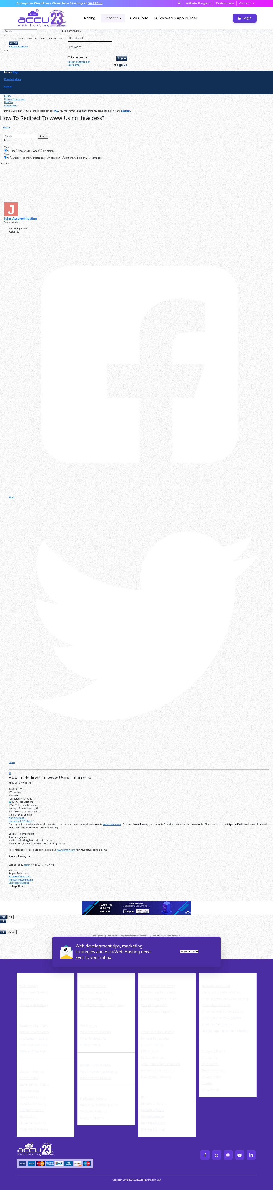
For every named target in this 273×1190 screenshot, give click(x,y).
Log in (122, 58)
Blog (144, 1097)
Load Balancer (90, 1045)
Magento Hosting (31, 1072)
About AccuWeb (216, 1041)
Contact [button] (245, 3)
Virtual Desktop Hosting (158, 1032)
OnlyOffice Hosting (32, 1123)
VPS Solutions (92, 1015)
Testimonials (225, 3)
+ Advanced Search (18, 46)
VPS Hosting (88, 1026)
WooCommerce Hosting (97, 992)
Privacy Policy (211, 1077)
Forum (7, 95)
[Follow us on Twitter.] (216, 1155)
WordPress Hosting (98, 975)
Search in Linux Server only (48, 38)
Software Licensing (93, 1111)
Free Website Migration (157, 1011)
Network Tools (214, 975)
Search (13, 42)
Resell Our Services (98, 1055)
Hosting (25, 975)
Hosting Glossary (153, 1123)
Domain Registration (155, 1038)
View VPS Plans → (18, 817)
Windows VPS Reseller (96, 1078)
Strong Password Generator (221, 1018)
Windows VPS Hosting (95, 1032)
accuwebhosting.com (19, 876)
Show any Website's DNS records (225, 999)
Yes (3, 916)
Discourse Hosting (32, 1110)
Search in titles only (21, 38)
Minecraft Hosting (32, 1097)
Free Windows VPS (154, 1005)
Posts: (12, 231)
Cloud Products (33, 1015)
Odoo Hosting (29, 1091)
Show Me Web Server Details (222, 1011)
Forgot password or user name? (79, 63)
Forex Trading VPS (93, 1038)
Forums (8, 72)
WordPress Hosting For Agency (102, 1005)
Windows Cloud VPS (33, 1026)
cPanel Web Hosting (33, 1005)
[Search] (6, 50)
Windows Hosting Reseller (99, 1072)
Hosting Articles (152, 1110)
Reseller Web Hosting (95, 1065)
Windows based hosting (21, 879)
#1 (10, 773)
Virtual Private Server (34, 1032)
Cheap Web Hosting (33, 992)
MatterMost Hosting (33, 1129)
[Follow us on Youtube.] (239, 1155)
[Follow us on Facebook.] (205, 1155)
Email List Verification (217, 1024)
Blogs (15, 72)
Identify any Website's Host (221, 992)
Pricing (90, 18)
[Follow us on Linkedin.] (251, 1155)
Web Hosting (28, 986)
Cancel (11, 932)
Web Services (152, 1021)
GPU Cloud (139, 18)
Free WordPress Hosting (158, 986)
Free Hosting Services (161, 975)
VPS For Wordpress (93, 999)
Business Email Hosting (157, 1070)
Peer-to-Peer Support (15, 99)
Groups (8, 86)
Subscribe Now (188, 951)
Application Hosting (33, 1038)
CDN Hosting (150, 1051)
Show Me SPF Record (216, 1005)
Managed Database (33, 1045)
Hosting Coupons (153, 1129)
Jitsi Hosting (27, 1116)
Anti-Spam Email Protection (160, 1064)
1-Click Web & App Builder (175, 18)
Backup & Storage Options (99, 1105)
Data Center (210, 1064)
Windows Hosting (31, 999)
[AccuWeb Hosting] (33, 18)
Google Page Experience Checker (225, 1031)
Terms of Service (213, 1070)
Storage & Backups (32, 1051)
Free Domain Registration (159, 992)
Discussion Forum (153, 1104)
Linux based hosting (19, 882)
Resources (149, 1087)
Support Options (92, 1118)
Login (246, 18)
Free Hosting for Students (159, 999)
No (10, 916)
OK (2, 921)
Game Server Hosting (34, 1084)
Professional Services (156, 1077)
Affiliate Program (198, 3)
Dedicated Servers (97, 1088)
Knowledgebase (12, 79)
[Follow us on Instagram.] (228, 1155)
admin (27, 864)
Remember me (79, 57)
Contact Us (209, 1058)
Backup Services (152, 1058)
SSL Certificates (152, 1045)
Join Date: (14, 228)
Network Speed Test (216, 986)
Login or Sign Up (71, 30)
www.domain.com (112, 824)
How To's (8, 102)
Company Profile (213, 1051)
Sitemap (207, 1083)
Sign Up (122, 65)
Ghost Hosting (29, 1078)
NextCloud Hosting (32, 1104)
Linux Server (10, 105)
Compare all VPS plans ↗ (21, 821)
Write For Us (210, 1089)
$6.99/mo (95, 3)
